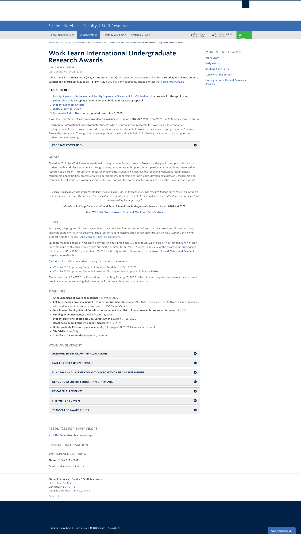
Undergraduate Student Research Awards (225, 82)
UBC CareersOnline (144, 77)
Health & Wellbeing (114, 34)
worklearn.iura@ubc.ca (170, 81)
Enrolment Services (62, 34)
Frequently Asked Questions (70, 113)
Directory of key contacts (199, 35)
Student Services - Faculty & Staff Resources (68, 42)
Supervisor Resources (218, 74)
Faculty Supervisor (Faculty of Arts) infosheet (121, 96)
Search (243, 38)
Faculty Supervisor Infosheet (70, 96)
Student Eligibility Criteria (68, 104)
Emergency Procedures (60, 528)
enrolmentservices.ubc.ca (74, 490)
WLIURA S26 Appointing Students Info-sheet (79, 267)
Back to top (56, 496)
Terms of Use (80, 528)
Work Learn (127, 42)
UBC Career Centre (111, 42)
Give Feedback (280, 530)
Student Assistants (217, 69)
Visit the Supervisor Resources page (71, 435)
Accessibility (114, 528)
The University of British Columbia (56, 11)
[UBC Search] (245, 4)
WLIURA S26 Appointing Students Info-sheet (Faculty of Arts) (90, 271)
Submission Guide (64, 100)
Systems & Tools (140, 34)
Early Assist (212, 63)
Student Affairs (88, 34)
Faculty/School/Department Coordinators (94, 236)
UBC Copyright (97, 528)
